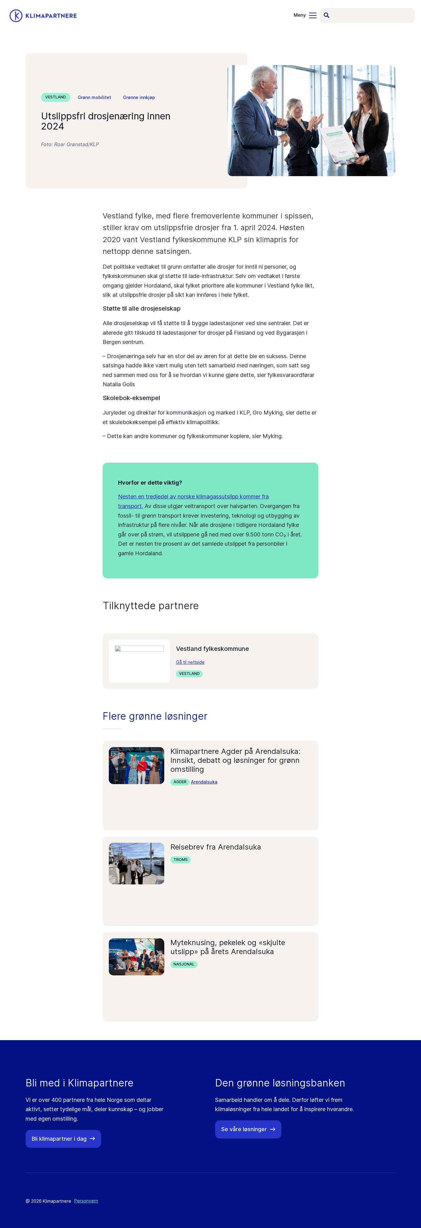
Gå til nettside (190, 662)
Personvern (86, 1200)
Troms (181, 859)
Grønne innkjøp (139, 97)
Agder (180, 781)
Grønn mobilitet (94, 97)
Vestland (55, 97)
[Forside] (43, 16)
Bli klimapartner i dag (59, 1138)
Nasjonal (184, 964)
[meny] (305, 15)
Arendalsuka (204, 781)
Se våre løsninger (244, 1129)
